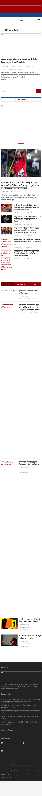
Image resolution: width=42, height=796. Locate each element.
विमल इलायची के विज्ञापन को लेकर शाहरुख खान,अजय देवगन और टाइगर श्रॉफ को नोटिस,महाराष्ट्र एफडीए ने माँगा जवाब (26, 230)
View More (6, 79)
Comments (21, 284)
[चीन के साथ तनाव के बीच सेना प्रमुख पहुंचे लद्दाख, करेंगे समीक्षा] (9, 636)
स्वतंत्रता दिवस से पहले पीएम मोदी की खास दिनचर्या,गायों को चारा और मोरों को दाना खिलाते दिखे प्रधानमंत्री (26, 253)
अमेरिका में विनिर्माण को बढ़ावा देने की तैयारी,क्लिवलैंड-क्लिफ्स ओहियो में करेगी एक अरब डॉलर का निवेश (20, 723)
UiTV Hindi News (7, 775)
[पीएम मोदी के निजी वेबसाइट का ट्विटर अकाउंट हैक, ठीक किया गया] (9, 462)
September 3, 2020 (25, 298)
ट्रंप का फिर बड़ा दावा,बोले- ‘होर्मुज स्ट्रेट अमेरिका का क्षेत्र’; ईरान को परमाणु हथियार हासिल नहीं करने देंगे (29, 307)
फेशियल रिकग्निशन (14, 69)
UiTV (28, 775)
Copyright (29, 770)
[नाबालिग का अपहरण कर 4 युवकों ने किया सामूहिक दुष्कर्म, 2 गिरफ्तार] (9, 619)
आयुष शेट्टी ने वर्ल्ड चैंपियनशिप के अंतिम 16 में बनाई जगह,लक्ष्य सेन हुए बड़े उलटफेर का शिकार (27, 218)
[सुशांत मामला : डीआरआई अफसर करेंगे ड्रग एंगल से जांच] (9, 291)
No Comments (29, 66)
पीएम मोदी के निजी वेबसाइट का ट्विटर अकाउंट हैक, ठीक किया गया (29, 463)
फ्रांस (20, 69)
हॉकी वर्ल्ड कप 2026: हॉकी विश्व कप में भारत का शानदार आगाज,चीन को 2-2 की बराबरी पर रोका (27, 241)
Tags (34, 284)
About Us (13, 770)
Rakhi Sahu (5, 66)
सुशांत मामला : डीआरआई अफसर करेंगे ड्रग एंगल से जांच (28, 292)
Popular (8, 284)
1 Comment (35, 298)
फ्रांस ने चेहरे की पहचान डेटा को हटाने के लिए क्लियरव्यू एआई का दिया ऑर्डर (19, 61)
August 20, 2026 (28, 212)
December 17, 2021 (16, 66)
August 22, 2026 (15, 191)
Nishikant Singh (24, 296)
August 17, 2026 (28, 235)
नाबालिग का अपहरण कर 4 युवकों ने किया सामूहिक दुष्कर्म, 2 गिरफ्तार (29, 620)
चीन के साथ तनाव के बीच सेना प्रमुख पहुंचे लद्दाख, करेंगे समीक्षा (30, 636)
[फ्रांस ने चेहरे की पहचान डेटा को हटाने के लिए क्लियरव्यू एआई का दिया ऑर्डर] (21, 45)
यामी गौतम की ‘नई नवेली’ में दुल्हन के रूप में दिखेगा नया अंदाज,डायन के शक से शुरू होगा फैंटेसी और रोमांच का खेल (26, 207)
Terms (37, 770)
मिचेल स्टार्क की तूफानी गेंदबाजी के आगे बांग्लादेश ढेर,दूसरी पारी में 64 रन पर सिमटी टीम (19, 717)
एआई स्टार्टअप (6, 69)
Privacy (21, 770)
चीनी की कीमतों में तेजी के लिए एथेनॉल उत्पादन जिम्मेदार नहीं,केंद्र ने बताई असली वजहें (20, 712)
